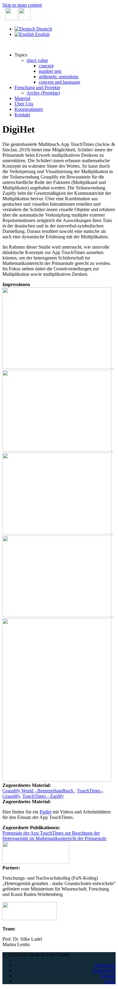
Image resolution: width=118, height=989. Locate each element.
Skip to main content (22, 5)
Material (22, 98)
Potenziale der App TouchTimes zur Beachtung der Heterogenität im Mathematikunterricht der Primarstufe (54, 835)
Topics (21, 54)
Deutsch (43, 28)
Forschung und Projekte (37, 87)
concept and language (59, 82)
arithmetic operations (58, 76)
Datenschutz (104, 970)
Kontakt (22, 114)
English (42, 34)
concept (46, 65)
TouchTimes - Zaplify (43, 796)
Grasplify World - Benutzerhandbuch (38, 790)
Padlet (45, 811)
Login (110, 981)
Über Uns (24, 103)
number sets (50, 71)
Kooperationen (29, 109)
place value (37, 60)
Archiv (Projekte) (43, 92)
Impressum (105, 965)
